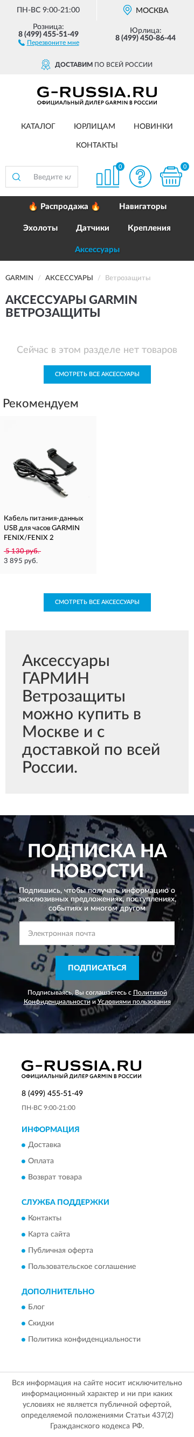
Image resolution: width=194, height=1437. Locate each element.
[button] (48, 42)
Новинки (153, 126)
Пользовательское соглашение (82, 1267)
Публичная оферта (60, 1250)
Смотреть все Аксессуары (97, 374)
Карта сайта (49, 1234)
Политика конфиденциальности (84, 1340)
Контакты (97, 145)
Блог (36, 1307)
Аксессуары (97, 250)
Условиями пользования (134, 1001)
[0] (171, 176)
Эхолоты (40, 228)
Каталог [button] (38, 126)
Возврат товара (55, 1178)
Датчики (92, 228)
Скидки (41, 1324)
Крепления (149, 228)
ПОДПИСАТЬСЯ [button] (97, 968)
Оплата (41, 1161)
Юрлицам (94, 126)
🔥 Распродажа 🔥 (64, 207)
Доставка (44, 1145)
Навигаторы (143, 207)
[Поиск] (16, 177)
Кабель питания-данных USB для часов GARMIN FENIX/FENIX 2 (44, 528)
